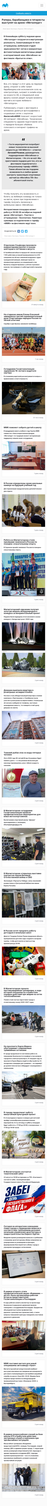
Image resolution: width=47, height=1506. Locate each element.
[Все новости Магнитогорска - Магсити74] (5, 5)
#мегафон (6, 29)
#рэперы (14, 29)
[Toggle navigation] (41, 5)
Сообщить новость (23, 13)
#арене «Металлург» (26, 29)
